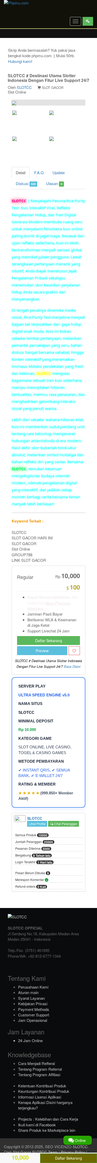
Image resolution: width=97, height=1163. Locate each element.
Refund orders (30, 886)
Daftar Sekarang (48, 640)
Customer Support (33, 1014)
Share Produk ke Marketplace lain (46, 1130)
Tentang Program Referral (40, 1069)
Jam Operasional (32, 1020)
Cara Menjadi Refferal (36, 1063)
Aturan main (28, 992)
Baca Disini (72, 666)
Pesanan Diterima (32, 848)
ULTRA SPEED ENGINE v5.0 (44, 695)
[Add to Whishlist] (74, 650)
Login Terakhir (33, 862)
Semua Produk (31, 835)
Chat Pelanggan (65, 823)
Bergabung (32, 855)
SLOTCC (24, 87)
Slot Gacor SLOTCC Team (35, 1152)
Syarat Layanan (31, 998)
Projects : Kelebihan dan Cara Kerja (48, 1119)
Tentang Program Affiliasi (39, 1074)
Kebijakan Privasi (32, 1003)
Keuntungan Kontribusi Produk (43, 1091)
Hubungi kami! (20, 61)
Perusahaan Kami (33, 987)
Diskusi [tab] (26, 183)
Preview (42, 650)
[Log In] (88, 21)
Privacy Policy (73, 1152)
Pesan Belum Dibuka (32, 873)
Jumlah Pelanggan (34, 842)
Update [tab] (59, 172)
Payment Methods (33, 1009)
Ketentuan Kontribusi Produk (42, 1085)
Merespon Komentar (31, 880)
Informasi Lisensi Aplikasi (39, 1097)
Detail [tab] (20, 172)
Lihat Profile (37, 823)
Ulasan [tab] (54, 183)
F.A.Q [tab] (39, 172)
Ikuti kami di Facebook (37, 1124)
